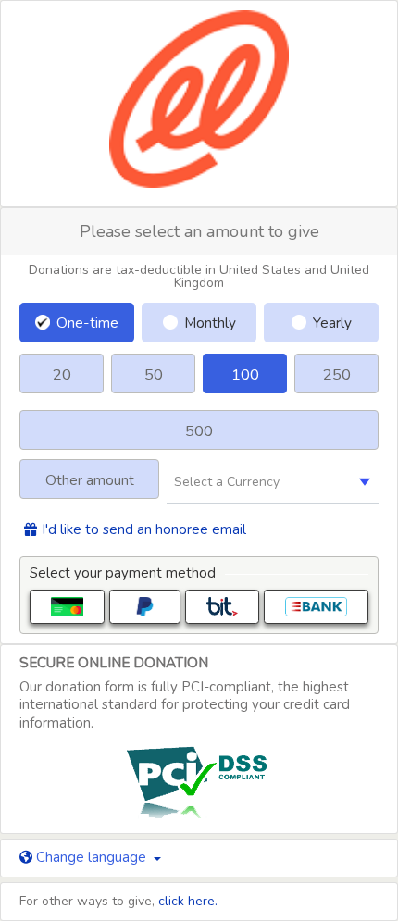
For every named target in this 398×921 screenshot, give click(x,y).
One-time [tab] (87, 322)
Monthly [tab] (210, 322)
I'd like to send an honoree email (144, 530)
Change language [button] (91, 857)
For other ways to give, (118, 901)
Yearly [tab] (332, 322)
